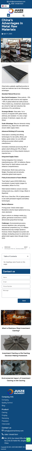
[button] (8, 15)
